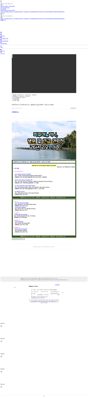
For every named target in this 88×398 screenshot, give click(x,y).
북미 (41, 11)
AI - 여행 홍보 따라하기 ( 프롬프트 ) (21, 11)
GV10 (30, 11)
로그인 (3, 13)
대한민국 (38, 11)
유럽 (50, 11)
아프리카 (47, 11)
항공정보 (62, 11)
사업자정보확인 (57, 284)
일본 (52, 11)
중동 (59, 11)
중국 (54, 11)
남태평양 (33, 11)
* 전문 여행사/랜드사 (8, 11)
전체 (2, 11)
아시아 (43, 11)
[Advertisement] (44, 265)
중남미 (56, 11)
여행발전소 (15, 112)
